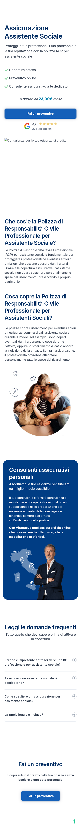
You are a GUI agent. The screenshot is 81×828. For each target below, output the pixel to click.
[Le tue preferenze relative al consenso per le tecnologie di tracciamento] (74, 821)
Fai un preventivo (41, 113)
